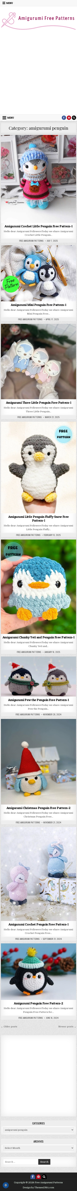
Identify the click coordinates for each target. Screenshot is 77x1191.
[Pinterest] (69, 118)
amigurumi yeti (44, 552)
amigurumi (9, 143)
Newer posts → (67, 1026)
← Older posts (9, 1026)
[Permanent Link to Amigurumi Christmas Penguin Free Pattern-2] (38, 761)
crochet (49, 147)
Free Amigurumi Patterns (31, 241)
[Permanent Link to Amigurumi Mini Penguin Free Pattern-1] (38, 273)
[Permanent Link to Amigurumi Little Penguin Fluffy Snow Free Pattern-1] (38, 467)
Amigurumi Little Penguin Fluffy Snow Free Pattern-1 (38, 518)
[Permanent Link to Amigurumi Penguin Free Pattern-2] (38, 971)
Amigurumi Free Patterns (58, 143)
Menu (9, 3)
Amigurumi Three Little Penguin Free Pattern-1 (38, 402)
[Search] (74, 118)
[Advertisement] (38, 73)
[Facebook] (64, 118)
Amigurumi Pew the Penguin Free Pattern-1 (38, 700)
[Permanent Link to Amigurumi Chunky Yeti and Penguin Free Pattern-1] (38, 587)
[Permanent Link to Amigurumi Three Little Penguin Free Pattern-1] (38, 361)
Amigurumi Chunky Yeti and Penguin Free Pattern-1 (38, 637)
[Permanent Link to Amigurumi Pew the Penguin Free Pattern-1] (38, 677)
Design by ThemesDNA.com (38, 1187)
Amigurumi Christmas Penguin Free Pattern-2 (38, 808)
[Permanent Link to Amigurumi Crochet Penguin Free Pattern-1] (38, 874)
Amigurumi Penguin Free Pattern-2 (38, 1003)
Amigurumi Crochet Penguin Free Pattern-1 (38, 924)
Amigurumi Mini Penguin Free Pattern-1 (38, 305)
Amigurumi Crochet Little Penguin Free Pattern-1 (38, 226)
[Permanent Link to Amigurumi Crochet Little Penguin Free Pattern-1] (38, 179)
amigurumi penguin (32, 147)
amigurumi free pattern (30, 143)
